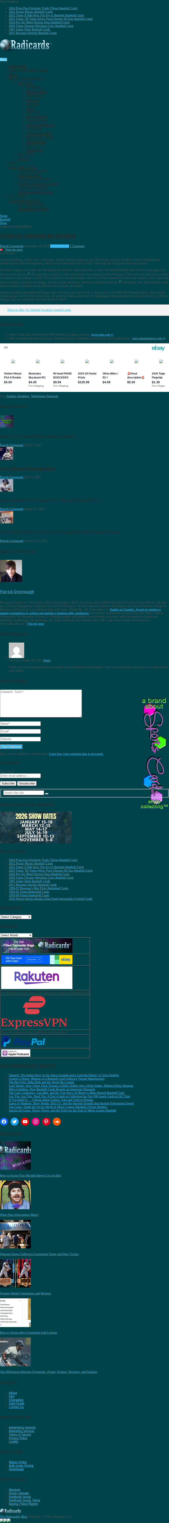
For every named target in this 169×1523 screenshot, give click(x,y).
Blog (26, 77)
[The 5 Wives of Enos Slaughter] (6, 458)
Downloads (16, 1469)
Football (34, 96)
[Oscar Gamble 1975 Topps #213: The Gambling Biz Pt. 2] (6, 490)
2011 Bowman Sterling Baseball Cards (33, 33)
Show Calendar (19, 1493)
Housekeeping (39, 134)
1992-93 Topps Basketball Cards (29, 891)
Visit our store (14, 249)
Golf (30, 108)
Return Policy (18, 1462)
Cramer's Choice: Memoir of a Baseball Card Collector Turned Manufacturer (57, 1078)
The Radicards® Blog (13, 1516)
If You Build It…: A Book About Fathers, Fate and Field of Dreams (51, 1100)
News (65, 246)
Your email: (7, 771)
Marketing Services (21, 1431)
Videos (23, 159)
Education (36, 121)
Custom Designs (32, 188)
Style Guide (16, 1403)
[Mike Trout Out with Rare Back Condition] (6, 426)
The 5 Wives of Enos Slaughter (27, 468)
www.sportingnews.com (147, 338)
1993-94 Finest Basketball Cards (29, 895)
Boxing (32, 104)
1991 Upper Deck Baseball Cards (29, 29)
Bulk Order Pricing (21, 1465)
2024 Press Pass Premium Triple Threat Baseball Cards (43, 8)
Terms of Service (20, 1434)
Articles (25, 83)
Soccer (32, 113)
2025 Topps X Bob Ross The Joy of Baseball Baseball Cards (46, 15)
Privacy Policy (18, 1438)
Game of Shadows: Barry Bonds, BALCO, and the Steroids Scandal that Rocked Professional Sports (71, 1103)
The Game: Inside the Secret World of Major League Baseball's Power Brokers (58, 1107)
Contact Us (16, 1407)
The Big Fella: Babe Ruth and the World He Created (41, 1082)
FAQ (12, 1396)
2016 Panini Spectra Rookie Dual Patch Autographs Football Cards (50, 899)
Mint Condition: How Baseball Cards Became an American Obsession (52, 1089)
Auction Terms (31, 205)
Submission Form (33, 209)
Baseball (34, 87)
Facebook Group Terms (24, 1500)
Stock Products (32, 171)
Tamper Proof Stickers (38, 184)
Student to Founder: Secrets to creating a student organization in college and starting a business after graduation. (80, 611)
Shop (23, 165)
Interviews (36, 142)
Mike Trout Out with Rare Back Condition (37, 436)
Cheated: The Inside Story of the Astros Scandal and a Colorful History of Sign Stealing (64, 1075)
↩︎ (112, 334)
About (13, 1393)
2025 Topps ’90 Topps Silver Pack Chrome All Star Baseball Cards (50, 19)
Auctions (24, 198)
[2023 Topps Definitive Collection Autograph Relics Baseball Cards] (6, 522)
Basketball (36, 92)
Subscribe (29, 68)
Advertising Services (22, 1427)
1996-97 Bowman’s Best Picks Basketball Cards (38, 888)
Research (34, 150)
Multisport (36, 117)
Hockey (33, 100)
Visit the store (35, 623)
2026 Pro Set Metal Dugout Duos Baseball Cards (39, 22)
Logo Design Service (35, 192)
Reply (47, 660)
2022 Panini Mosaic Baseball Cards (31, 11)
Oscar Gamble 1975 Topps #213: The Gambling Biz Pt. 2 (51, 500)
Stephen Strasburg (18, 396)
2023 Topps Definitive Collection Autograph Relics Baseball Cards (59, 532)
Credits (13, 1441)
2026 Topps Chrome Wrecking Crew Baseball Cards (41, 26)
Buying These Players (23, 1504)
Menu (3, 59)
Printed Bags (29, 175)
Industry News (39, 138)
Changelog (16, 1400)
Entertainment (40, 125)
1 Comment (77, 246)
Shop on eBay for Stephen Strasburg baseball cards (39, 310)
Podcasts (26, 154)
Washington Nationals (44, 396)
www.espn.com (100, 334)
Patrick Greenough (11, 246)
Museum (14, 1489)
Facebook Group (20, 1497)
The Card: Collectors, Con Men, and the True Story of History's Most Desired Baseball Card (66, 1092)
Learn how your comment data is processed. (76, 754)
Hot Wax (34, 129)
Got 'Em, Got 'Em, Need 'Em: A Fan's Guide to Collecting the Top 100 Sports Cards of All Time (69, 1096)
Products (35, 146)
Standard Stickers (34, 180)
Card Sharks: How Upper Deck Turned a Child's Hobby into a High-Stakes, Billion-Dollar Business (71, 1085)
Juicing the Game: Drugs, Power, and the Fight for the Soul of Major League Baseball (62, 1110)
